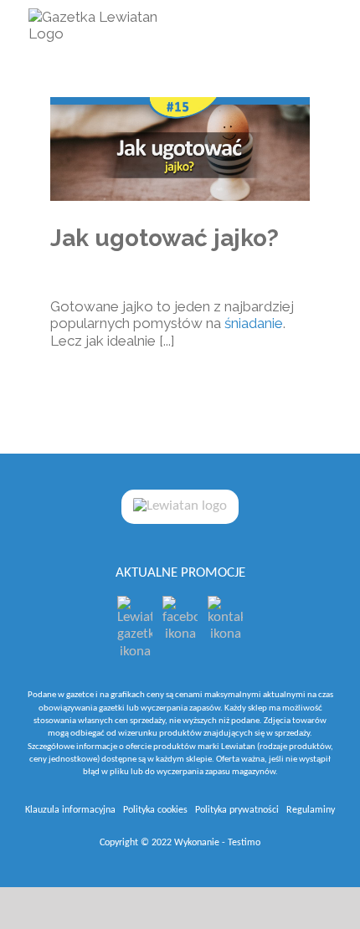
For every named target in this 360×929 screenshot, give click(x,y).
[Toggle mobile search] (291, 27)
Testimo (244, 843)
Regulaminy (310, 810)
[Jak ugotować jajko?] (180, 149)
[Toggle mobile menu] (324, 27)
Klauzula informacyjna (70, 810)
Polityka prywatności (237, 810)
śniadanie (253, 323)
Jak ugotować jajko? (164, 238)
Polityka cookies (155, 810)
